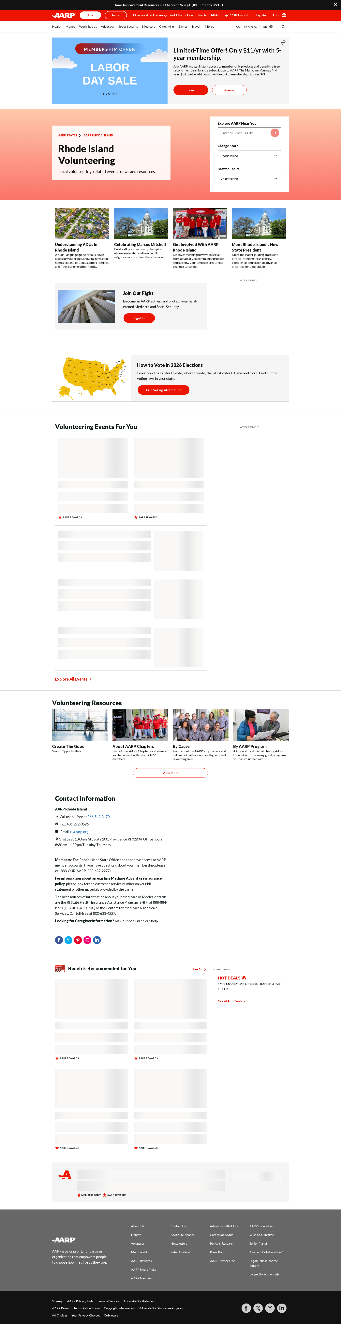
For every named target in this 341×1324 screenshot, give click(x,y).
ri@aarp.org (79, 831)
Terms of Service (108, 1301)
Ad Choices (59, 1315)
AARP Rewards (239, 15)
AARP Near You (142, 1278)
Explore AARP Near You (237, 123)
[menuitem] (57, 28)
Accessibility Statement (139, 1301)
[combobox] (249, 132)
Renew (229, 90)
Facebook (59, 940)
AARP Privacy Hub (80, 1301)
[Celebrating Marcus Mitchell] (141, 223)
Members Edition (209, 15)
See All (197, 969)
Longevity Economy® (264, 1274)
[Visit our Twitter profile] (258, 1308)
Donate (136, 1235)
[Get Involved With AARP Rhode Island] (200, 223)
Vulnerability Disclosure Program (161, 1308)
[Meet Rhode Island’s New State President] (259, 223)
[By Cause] (201, 725)
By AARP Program (250, 746)
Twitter (68, 940)
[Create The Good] (80, 725)
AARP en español (246, 26)
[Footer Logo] (79, 1240)
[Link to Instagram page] (270, 1308)
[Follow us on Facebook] (246, 1308)
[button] (283, 27)
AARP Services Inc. (222, 1261)
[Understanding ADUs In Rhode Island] (82, 223)
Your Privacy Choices (85, 1315)
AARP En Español (182, 1235)
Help (264, 26)
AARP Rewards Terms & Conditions (76, 1308)
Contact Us (178, 1226)
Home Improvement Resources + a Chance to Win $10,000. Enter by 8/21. (167, 5)
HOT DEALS (229, 978)
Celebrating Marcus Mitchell (140, 244)
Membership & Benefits (148, 15)
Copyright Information (119, 1308)
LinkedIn (97, 940)
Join (191, 90)
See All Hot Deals (230, 1001)
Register (261, 15)
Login (276, 15)
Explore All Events (71, 679)
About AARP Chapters (133, 746)
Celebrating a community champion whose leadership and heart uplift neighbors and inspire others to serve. (139, 253)
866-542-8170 (98, 816)
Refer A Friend (180, 1252)
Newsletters (178, 1243)
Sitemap (57, 1301)
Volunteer (137, 1243)
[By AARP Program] (261, 725)
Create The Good (68, 746)
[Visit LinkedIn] (282, 1308)
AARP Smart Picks (182, 15)
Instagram (87, 940)
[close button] (284, 42)
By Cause (181, 746)
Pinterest (78, 940)
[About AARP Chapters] (140, 725)
